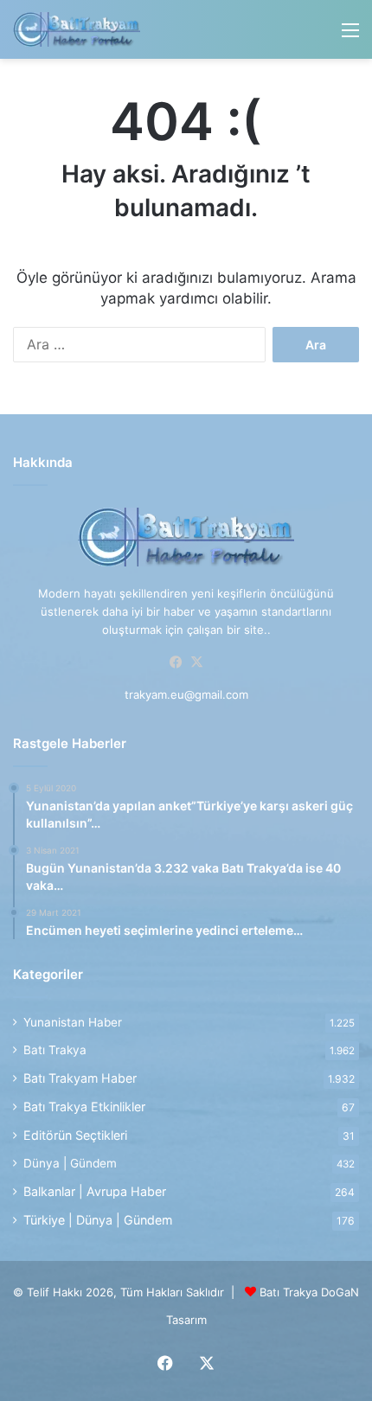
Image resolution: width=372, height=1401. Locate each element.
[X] (196, 662)
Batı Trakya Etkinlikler (84, 1106)
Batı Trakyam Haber (80, 1078)
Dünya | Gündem (70, 1163)
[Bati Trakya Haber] (76, 29)
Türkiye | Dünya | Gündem (97, 1219)
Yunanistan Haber (72, 1022)
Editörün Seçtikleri (75, 1135)
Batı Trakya (55, 1050)
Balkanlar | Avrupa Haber (94, 1191)
